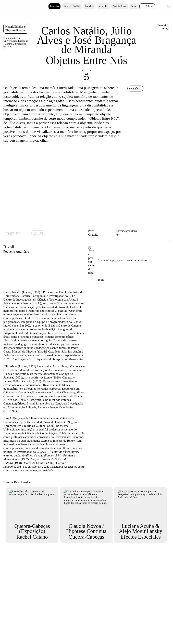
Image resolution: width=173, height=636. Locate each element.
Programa (54, 6)
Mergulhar (103, 6)
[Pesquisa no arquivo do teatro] (159, 7)
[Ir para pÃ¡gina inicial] (12, 12)
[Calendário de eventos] (164, 7)
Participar (89, 6)
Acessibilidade (119, 6)
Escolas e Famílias (72, 6)
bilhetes (149, 6)
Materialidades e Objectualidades (15, 28)
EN (168, 6)
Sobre (133, 6)
